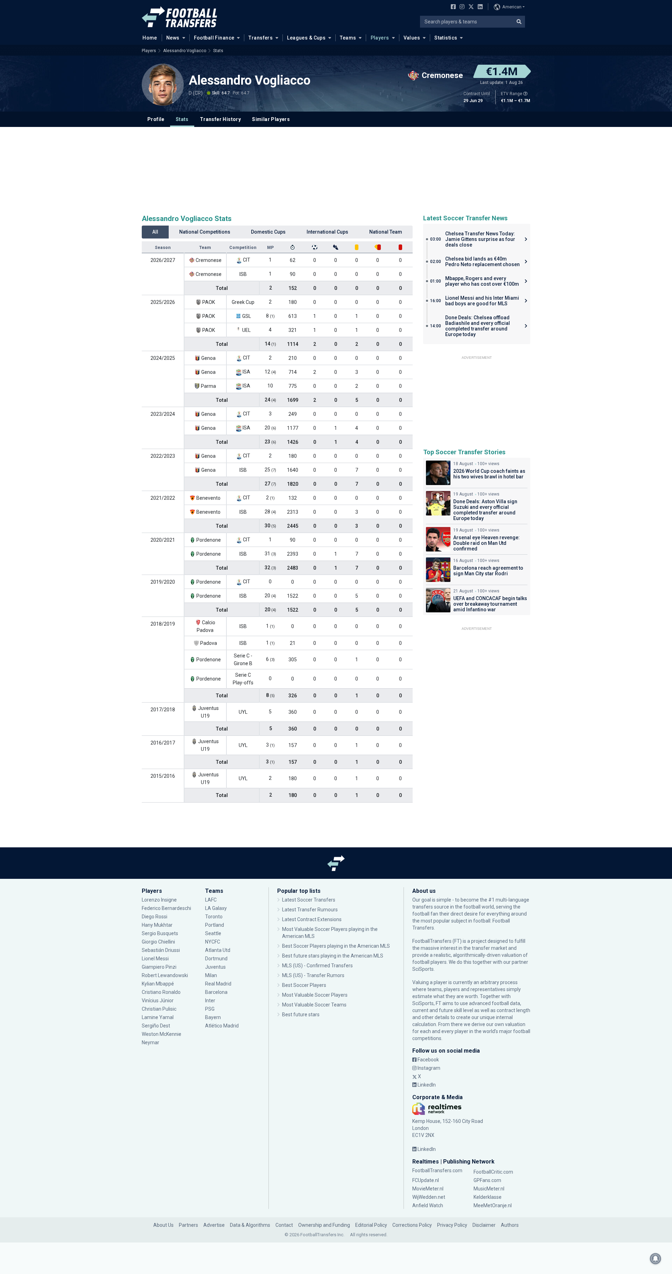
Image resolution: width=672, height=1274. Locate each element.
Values (412, 38)
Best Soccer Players (304, 985)
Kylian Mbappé (158, 984)
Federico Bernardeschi (166, 908)
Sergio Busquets (160, 933)
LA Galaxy (216, 908)
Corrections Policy (412, 1225)
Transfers (260, 38)
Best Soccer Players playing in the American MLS (336, 946)
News (173, 38)
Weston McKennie (161, 1034)
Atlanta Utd (217, 950)
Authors (510, 1225)
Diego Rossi (154, 916)
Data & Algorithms (250, 1225)
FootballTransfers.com (437, 1170)
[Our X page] (470, 7)
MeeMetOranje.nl (493, 1205)
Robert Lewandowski (165, 975)
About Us (163, 1225)
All (155, 232)
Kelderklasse (488, 1197)
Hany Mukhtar (157, 925)
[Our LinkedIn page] (479, 7)
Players (380, 38)
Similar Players (271, 119)
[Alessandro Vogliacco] (163, 85)
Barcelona (216, 992)
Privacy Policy (452, 1225)
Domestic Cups (268, 232)
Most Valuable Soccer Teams (314, 1005)
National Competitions (204, 232)
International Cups (327, 232)
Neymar (150, 1042)
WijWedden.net (428, 1197)
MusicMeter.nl (489, 1188)
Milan (211, 975)
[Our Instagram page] (460, 7)
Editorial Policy (371, 1225)
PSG (210, 1009)
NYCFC (212, 942)
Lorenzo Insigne (159, 900)
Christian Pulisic (159, 1009)
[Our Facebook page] (452, 7)
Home (149, 38)
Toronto (214, 916)
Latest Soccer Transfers (308, 900)
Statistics (445, 38)
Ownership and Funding (324, 1225)
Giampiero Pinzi (159, 967)
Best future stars (301, 1014)
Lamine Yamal (158, 1017)
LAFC (211, 900)
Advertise (214, 1225)
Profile (155, 119)
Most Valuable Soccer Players (315, 995)
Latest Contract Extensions (312, 919)
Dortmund (216, 958)
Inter (210, 1000)
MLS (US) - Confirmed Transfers (317, 965)
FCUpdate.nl (425, 1180)
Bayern (213, 1017)
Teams (348, 38)
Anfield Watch (427, 1205)
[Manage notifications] (655, 1258)
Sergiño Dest (156, 1026)
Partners (188, 1225)
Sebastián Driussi (161, 950)
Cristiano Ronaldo (161, 992)
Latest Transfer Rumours (310, 909)
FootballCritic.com (493, 1172)
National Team (385, 232)
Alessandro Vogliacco (184, 50)
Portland (214, 925)
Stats (218, 50)
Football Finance (214, 38)
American (512, 6)
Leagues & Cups (306, 38)
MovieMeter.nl (427, 1188)
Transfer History (220, 119)
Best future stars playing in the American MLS (332, 956)
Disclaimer (484, 1225)
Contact (284, 1225)
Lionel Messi (156, 958)
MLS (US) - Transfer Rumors (313, 975)
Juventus (215, 967)
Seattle (213, 933)
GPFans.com (487, 1180)
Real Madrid (218, 984)
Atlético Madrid (222, 1026)
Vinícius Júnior (158, 1000)
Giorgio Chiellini (158, 942)
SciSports (423, 969)
